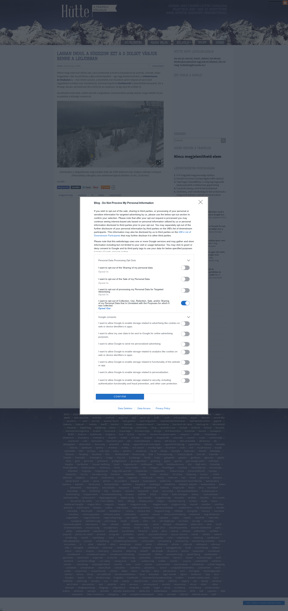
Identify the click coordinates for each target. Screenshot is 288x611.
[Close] (201, 203)
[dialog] (144, 305)
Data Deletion (125, 408)
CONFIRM (120, 396)
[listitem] (144, 260)
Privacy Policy (163, 408)
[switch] (185, 268)
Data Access (144, 408)
